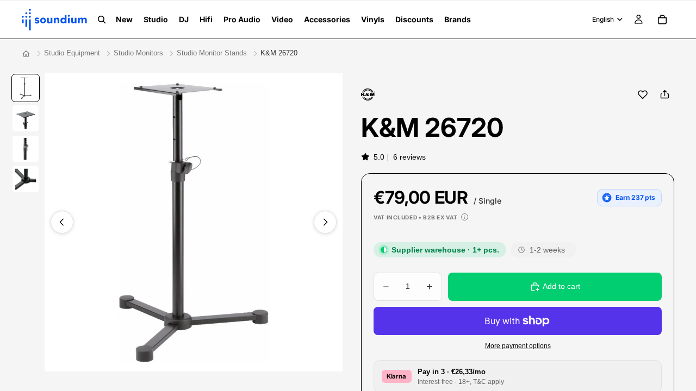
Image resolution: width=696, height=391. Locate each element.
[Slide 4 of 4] (26, 179)
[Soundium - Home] (26, 53)
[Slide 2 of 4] (26, 118)
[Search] (102, 19)
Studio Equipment (72, 53)
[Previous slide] (62, 222)
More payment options (518, 345)
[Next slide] (325, 222)
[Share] (664, 94)
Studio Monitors (138, 53)
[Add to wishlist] (642, 94)
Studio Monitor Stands (212, 53)
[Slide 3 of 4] (26, 149)
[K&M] (368, 94)
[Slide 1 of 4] (26, 88)
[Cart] (662, 19)
